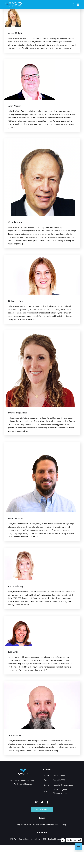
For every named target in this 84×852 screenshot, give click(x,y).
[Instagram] (37, 802)
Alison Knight (15, 33)
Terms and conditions (49, 824)
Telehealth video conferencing (60, 839)
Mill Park (13, 839)
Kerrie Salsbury (15, 586)
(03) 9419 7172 (59, 775)
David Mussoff (15, 518)
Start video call (42, 809)
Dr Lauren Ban (15, 301)
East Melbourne (25, 839)
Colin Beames (15, 222)
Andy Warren (14, 105)
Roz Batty (13, 651)
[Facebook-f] (47, 802)
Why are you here (24, 824)
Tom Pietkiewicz (16, 735)
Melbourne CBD (39, 839)
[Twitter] (42, 802)
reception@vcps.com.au (63, 785)
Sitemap (63, 824)
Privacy (36, 824)
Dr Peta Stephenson (17, 412)
